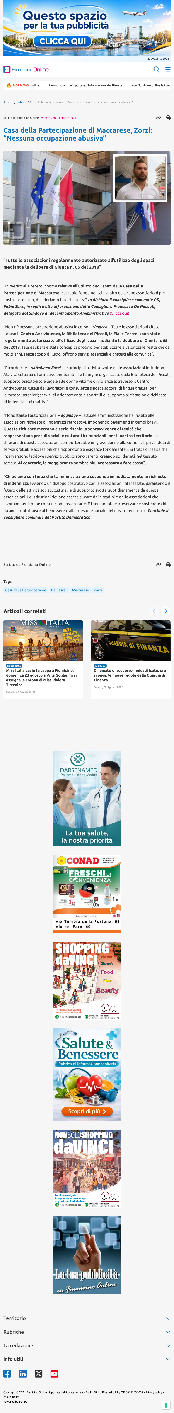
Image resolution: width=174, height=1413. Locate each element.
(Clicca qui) (119, 313)
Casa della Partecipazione (25, 590)
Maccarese (80, 590)
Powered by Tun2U (15, 1401)
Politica (22, 102)
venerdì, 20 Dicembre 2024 (58, 117)
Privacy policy (153, 1392)
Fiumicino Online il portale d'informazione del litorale (58, 85)
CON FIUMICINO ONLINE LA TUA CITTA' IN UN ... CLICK (135, 85)
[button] (154, 611)
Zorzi (98, 590)
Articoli (8, 102)
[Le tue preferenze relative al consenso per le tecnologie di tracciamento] (166, 1405)
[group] (43, 659)
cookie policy (11, 1396)
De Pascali (59, 590)
